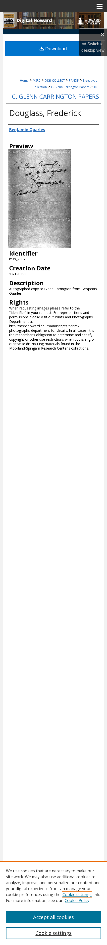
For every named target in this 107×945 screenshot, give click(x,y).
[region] (53, 903)
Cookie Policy (77, 900)
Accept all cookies (53, 917)
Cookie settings (77, 894)
